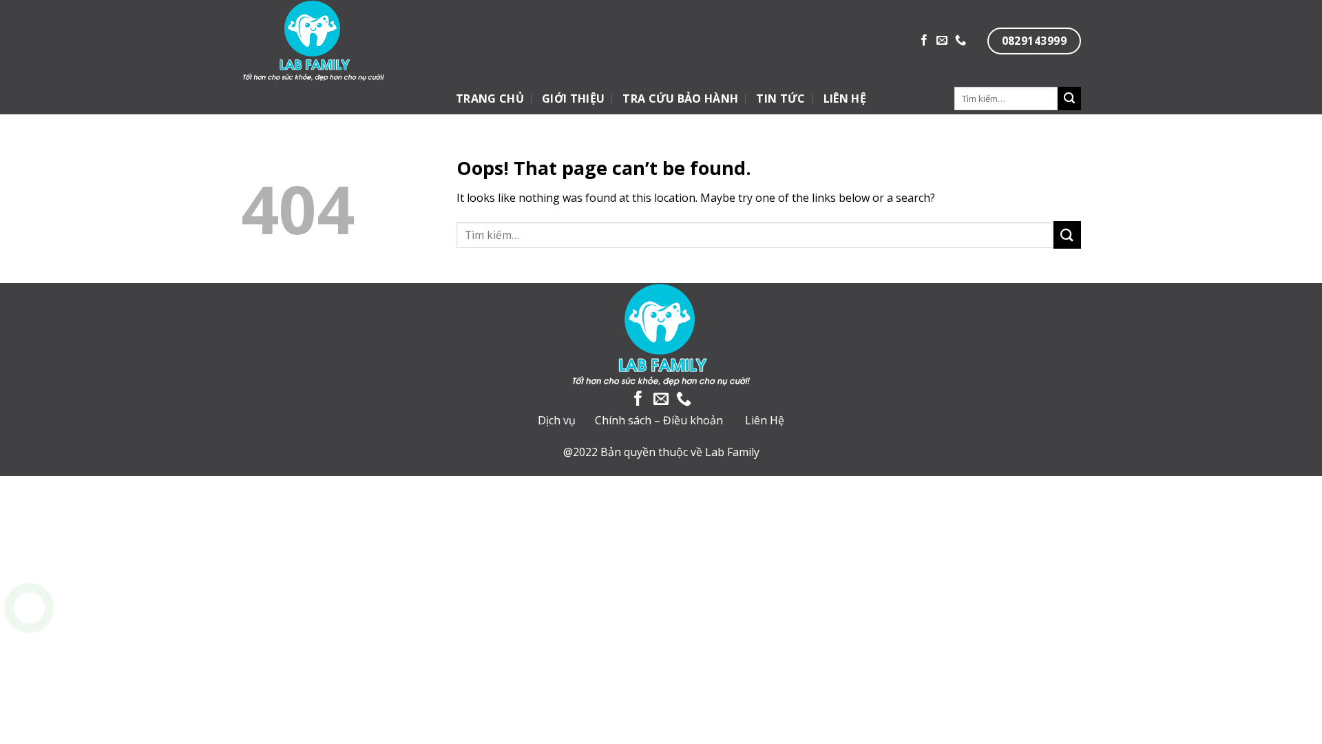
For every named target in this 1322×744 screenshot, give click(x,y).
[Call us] (960, 40)
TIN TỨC (780, 98)
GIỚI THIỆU (573, 98)
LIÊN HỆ (844, 98)
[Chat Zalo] (29, 642)
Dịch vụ (557, 420)
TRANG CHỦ (490, 98)
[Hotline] (29, 607)
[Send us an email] (941, 40)
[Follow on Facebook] (924, 40)
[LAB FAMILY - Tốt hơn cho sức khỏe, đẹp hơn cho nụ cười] (361, 41)
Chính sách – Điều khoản (659, 420)
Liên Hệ (764, 420)
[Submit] (1069, 98)
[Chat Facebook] (29, 676)
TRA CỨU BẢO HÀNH (680, 98)
